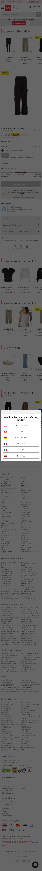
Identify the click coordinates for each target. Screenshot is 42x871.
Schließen (38, 412)
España (21, 456)
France (21, 444)
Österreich (21, 425)
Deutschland (21, 438)
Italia (21, 450)
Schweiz (21, 432)
